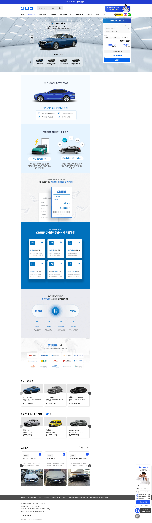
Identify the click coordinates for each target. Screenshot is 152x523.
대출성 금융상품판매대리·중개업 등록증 (78, 497)
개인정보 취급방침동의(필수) (142, 496)
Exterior (55, 54)
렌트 (47, 413)
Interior (61, 54)
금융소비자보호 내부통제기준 (59, 497)
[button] (85, 62)
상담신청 (117, 60)
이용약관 (23, 497)
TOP (137, 516)
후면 (32, 40)
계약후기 (89, 14)
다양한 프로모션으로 (76, 2)
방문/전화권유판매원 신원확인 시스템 (99, 497)
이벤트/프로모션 (79, 14)
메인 (22, 14)
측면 (32, 38)
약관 (149, 494)
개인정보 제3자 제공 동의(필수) (142, 494)
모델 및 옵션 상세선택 (117, 55)
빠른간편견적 (31, 14)
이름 (137, 485)
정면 (32, 35)
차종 (137, 492)
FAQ (104, 14)
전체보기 (85, 448)
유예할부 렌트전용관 (65, 14)
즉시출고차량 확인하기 (117, 20)
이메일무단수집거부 (44, 497)
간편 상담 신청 (143, 502)
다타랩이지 (53, 14)
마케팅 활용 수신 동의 (141, 498)
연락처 (137, 488)
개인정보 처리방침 (32, 497)
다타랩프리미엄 (42, 14)
